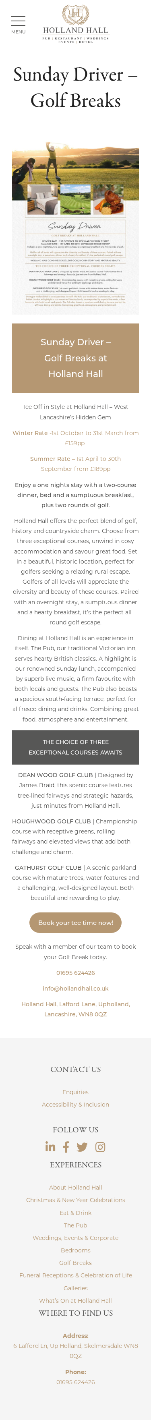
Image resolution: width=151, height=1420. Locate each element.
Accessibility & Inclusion (75, 1104)
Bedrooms (76, 1250)
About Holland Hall (75, 1187)
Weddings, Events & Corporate (75, 1238)
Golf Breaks (75, 1263)
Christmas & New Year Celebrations (75, 1200)
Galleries (76, 1288)
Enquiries (75, 1092)
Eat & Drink (75, 1213)
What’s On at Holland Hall (75, 1300)
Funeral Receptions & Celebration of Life (75, 1275)
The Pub (75, 1225)
